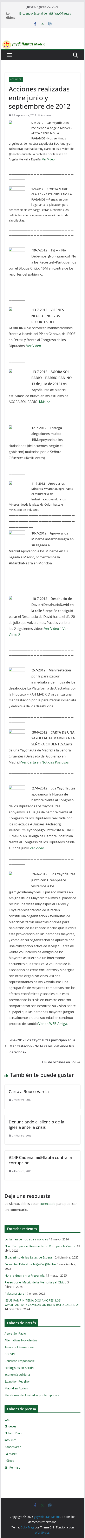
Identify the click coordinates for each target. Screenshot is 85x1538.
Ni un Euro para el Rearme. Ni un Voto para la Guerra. (40, 1246)
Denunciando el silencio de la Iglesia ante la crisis (36, 1124)
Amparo (46, 115)
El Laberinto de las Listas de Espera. (28, 1257)
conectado (47, 1203)
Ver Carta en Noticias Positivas (45, 762)
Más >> (44, 401)
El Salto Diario (14, 1433)
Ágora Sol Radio (15, 1333)
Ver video (37, 848)
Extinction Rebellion (18, 1381)
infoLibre (10, 1440)
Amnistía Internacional (19, 1347)
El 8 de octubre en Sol (59, 1062)
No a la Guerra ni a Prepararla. (25, 1275)
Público (9, 1461)
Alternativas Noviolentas (21, 1340)
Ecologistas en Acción (19, 1368)
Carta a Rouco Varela (29, 1091)
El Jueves (10, 1426)
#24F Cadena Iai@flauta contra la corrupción (40, 1160)
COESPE (10, 1354)
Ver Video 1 (53, 628)
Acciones (15, 79)
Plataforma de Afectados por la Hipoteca (32, 1395)
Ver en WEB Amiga (52, 1023)
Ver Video (48, 159)
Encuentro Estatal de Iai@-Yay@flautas (45, 13)
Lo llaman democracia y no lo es (26, 1239)
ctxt (7, 1419)
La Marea (11, 1454)
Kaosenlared (13, 1447)
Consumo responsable (20, 1361)
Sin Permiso (12, 1467)
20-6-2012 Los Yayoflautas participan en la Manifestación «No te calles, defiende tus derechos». (42, 1046)
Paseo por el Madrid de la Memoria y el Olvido (35, 1282)
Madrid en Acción (16, 1388)
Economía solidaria (17, 1375)
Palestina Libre (14, 1293)
